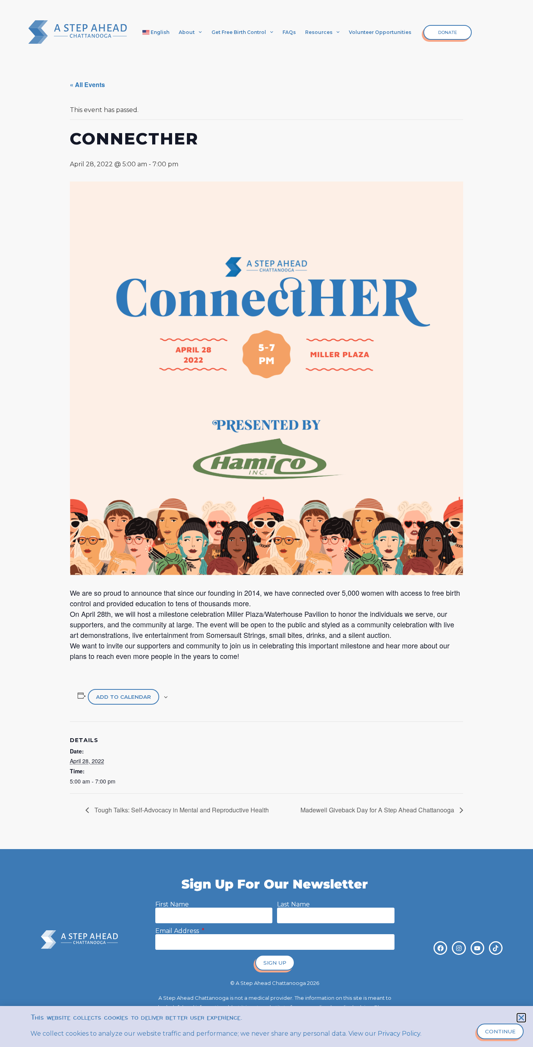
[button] (521, 1018)
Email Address (178, 931)
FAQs (289, 32)
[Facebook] (440, 948)
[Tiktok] (496, 948)
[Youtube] (477, 948)
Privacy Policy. (399, 1033)
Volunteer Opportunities (380, 32)
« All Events (87, 84)
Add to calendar (123, 697)
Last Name (293, 904)
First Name (172, 904)
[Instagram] (458, 948)
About (187, 32)
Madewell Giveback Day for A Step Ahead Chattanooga (378, 809)
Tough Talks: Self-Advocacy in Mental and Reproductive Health (181, 809)
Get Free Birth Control (238, 32)
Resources (318, 32)
